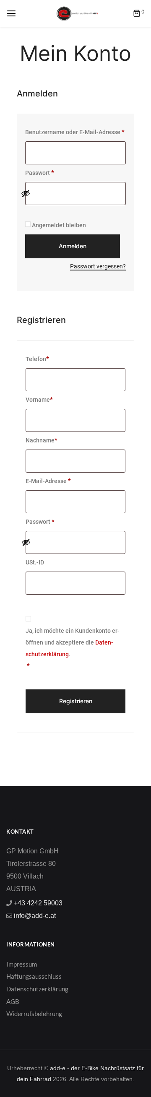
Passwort (44, 171)
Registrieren (75, 700)
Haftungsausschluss (34, 976)
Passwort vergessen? (98, 266)
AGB (12, 1001)
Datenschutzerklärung (37, 989)
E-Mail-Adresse (53, 479)
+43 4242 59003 (37, 903)
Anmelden (72, 246)
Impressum (21, 964)
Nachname (41, 440)
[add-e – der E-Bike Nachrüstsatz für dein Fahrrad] (78, 12)
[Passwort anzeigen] (71, 193)
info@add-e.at (34, 915)
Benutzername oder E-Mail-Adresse (75, 130)
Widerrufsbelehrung (34, 1013)
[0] (137, 14)
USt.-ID (35, 562)
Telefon (37, 359)
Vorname (39, 399)
